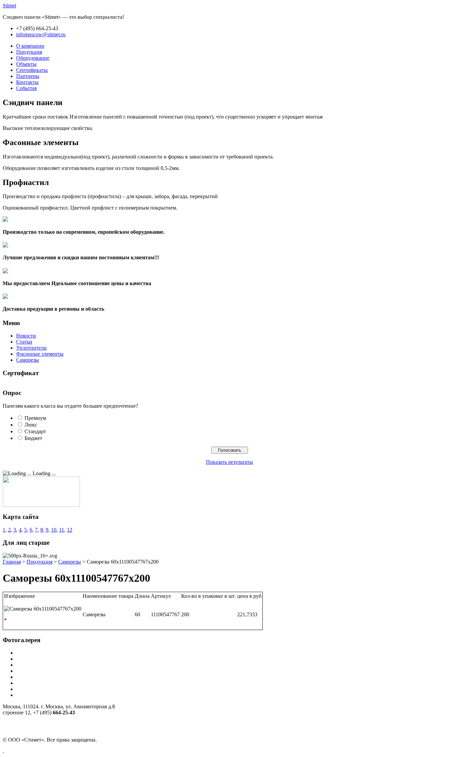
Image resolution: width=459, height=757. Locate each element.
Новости (26, 336)
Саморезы (27, 360)
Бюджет (33, 438)
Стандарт (35, 431)
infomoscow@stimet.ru (41, 34)
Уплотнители (31, 348)
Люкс (31, 425)
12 (69, 530)
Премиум (35, 418)
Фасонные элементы (40, 354)
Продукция (39, 562)
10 (53, 530)
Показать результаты (229, 462)
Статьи (24, 342)
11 (61, 530)
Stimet (9, 5)
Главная (12, 562)
